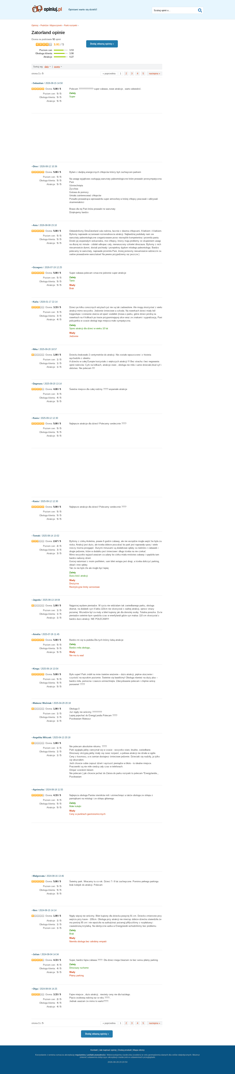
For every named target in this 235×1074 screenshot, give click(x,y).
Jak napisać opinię (108, 1050)
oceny (57, 66)
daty (47, 66)
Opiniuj (34, 25)
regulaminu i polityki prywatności (90, 1055)
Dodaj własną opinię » (102, 43)
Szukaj (200, 10)
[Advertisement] (96, 137)
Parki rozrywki (70, 25)
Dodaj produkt (124, 1050)
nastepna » (154, 73)
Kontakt (94, 1050)
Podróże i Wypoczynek (51, 25)
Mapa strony (139, 1050)
